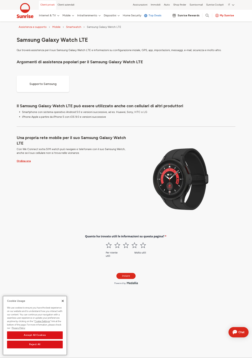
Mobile (56, 27)
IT (229, 4)
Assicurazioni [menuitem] (140, 4)
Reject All (34, 344)
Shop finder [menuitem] (179, 4)
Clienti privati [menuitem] (47, 4)
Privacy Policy (18, 328)
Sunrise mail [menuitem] (196, 4)
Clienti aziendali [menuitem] (65, 4)
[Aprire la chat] (239, 332)
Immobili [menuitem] (155, 4)
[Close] (63, 301)
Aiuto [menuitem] (167, 4)
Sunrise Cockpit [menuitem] (215, 4)
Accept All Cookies (35, 335)
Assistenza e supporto (33, 27)
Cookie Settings (42, 321)
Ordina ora (24, 161)
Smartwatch (73, 27)
